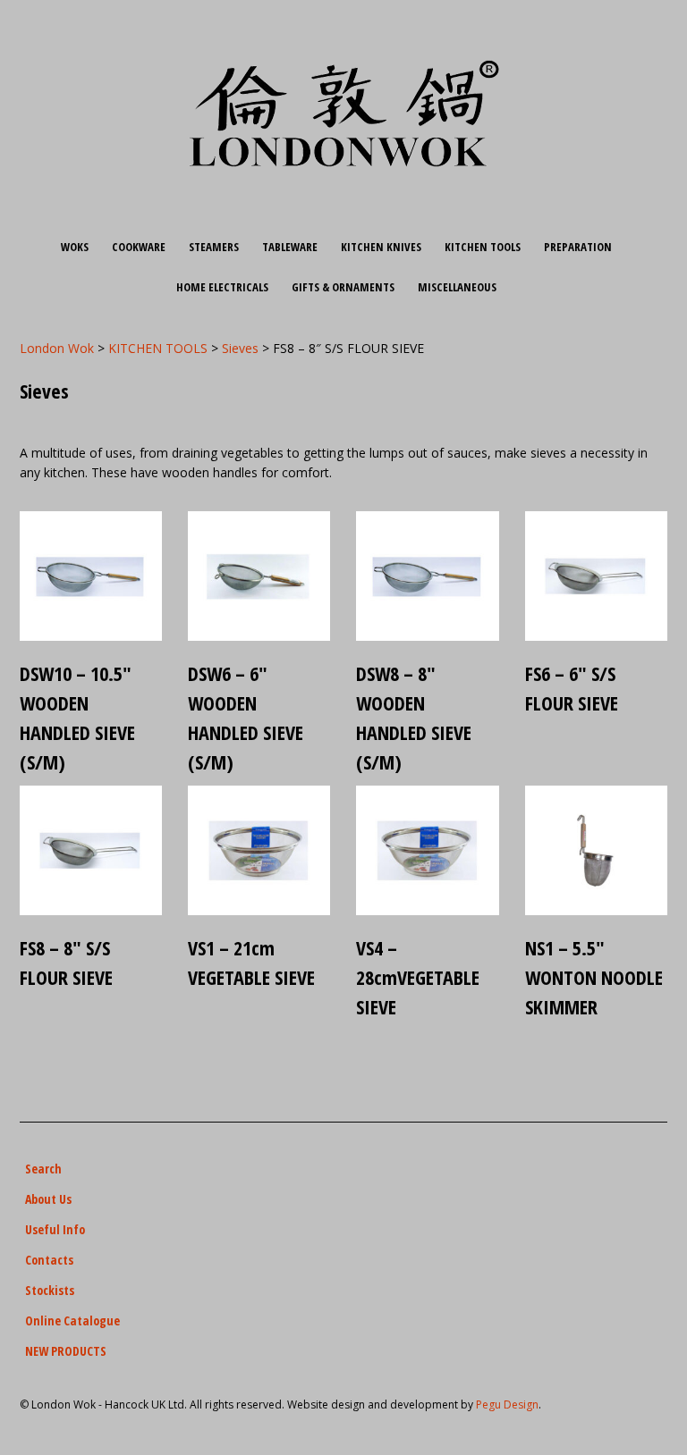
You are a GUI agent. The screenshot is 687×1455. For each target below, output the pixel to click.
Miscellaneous (457, 287)
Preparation (578, 247)
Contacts (49, 1259)
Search (43, 1168)
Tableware (290, 247)
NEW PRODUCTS (65, 1350)
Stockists (49, 1290)
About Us (48, 1198)
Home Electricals (222, 287)
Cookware (138, 247)
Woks (75, 247)
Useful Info (55, 1229)
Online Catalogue (72, 1320)
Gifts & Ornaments (343, 287)
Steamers (214, 247)
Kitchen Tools (483, 247)
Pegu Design (507, 1404)
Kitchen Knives (381, 247)
